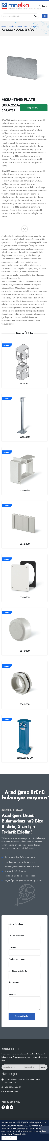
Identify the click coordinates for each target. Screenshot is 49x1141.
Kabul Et (8, 1138)
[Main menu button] (44, 16)
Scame (4, 26)
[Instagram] (7, 1107)
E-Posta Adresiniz (16, 935)
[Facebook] (3, 1107)
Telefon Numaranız (17, 959)
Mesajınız (13, 994)
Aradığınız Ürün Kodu (18, 971)
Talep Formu (32, 107)
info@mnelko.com (11, 1091)
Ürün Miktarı (14, 982)
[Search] (36, 16)
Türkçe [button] (42, 6)
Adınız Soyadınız (16, 924)
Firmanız (12, 947)
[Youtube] (11, 1107)
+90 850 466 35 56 (13, 1087)
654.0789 (35, 26)
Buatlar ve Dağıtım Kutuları (18, 26)
